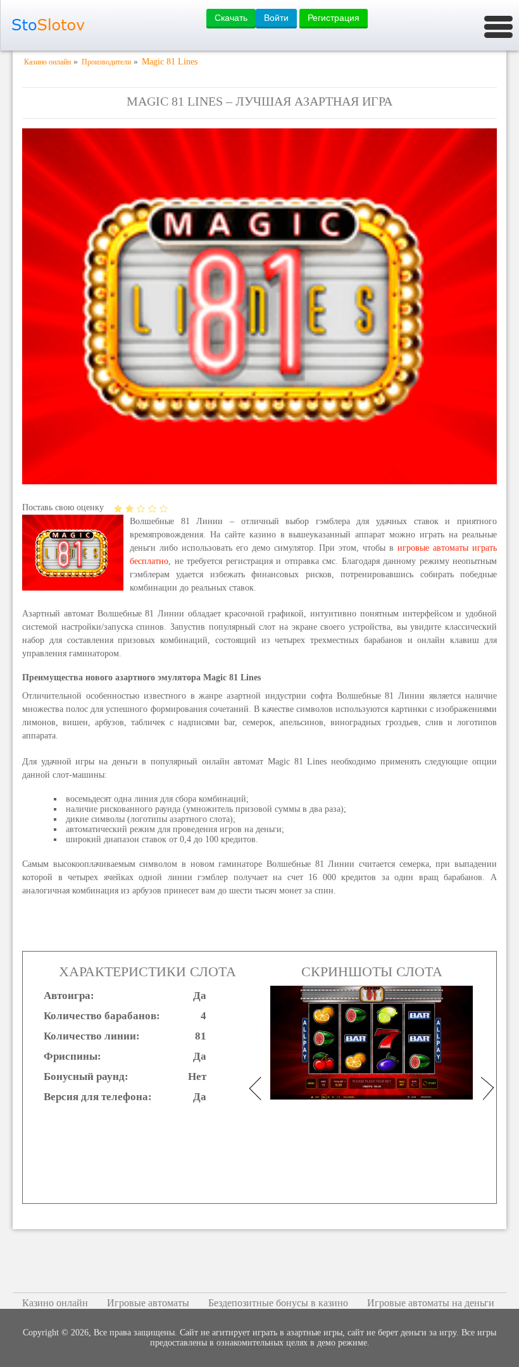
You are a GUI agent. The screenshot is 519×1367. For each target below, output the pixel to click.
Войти (276, 18)
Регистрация (334, 18)
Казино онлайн (55, 1302)
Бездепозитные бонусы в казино (278, 1302)
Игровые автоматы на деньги (430, 1302)
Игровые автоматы (148, 1302)
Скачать (231, 18)
